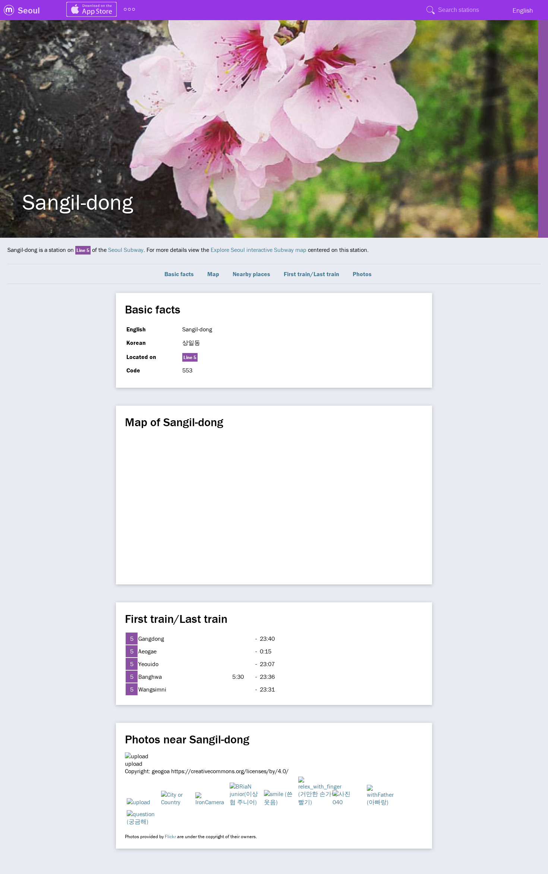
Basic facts (179, 274)
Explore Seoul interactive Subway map (258, 249)
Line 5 (82, 250)
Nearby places (251, 274)
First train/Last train (311, 274)
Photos (362, 274)
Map (213, 274)
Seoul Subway (126, 249)
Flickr (170, 836)
